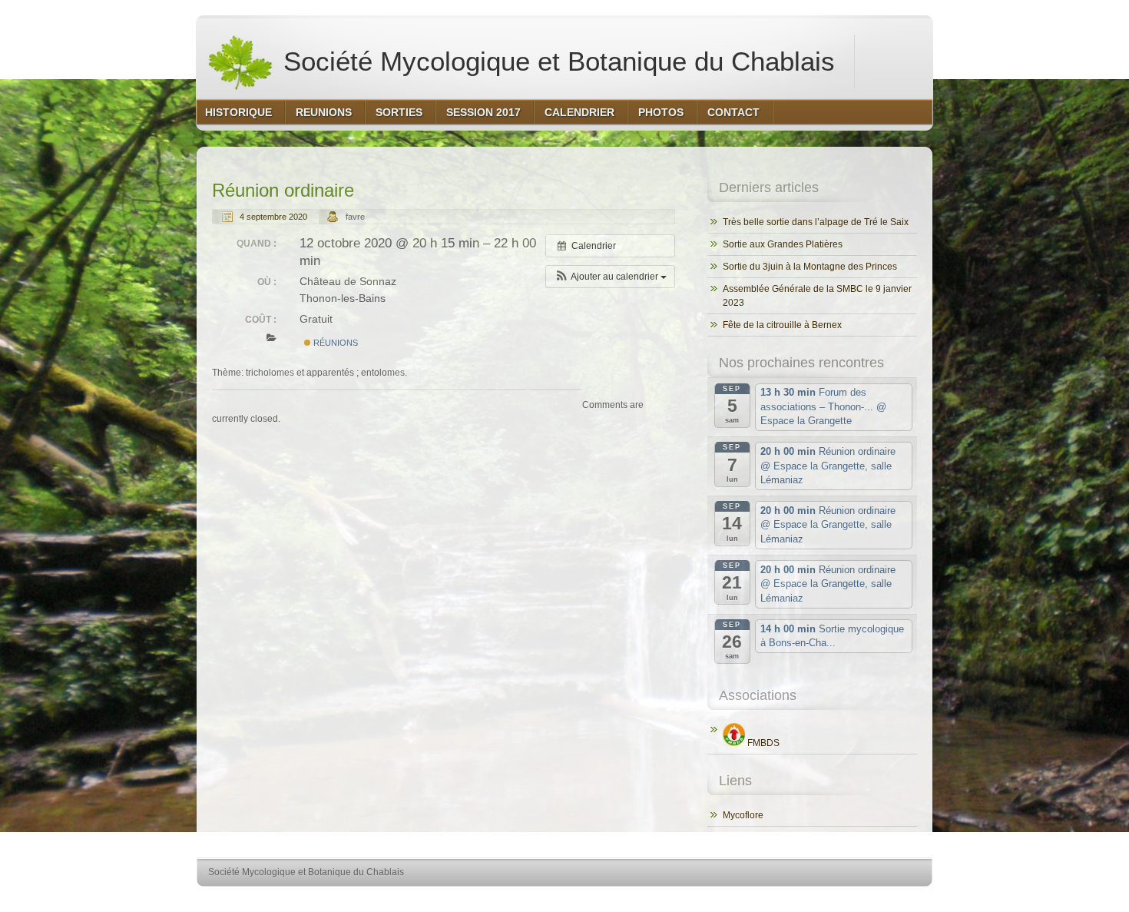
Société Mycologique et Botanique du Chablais (555, 61)
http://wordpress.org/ (754, 901)
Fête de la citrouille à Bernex (782, 325)
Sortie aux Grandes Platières (783, 244)
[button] (610, 276)
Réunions (334, 342)
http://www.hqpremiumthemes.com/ (871, 901)
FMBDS (762, 743)
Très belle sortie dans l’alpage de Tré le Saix (816, 222)
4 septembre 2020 (273, 216)
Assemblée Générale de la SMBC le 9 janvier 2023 (817, 296)
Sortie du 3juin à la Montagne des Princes (810, 266)
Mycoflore (743, 815)
